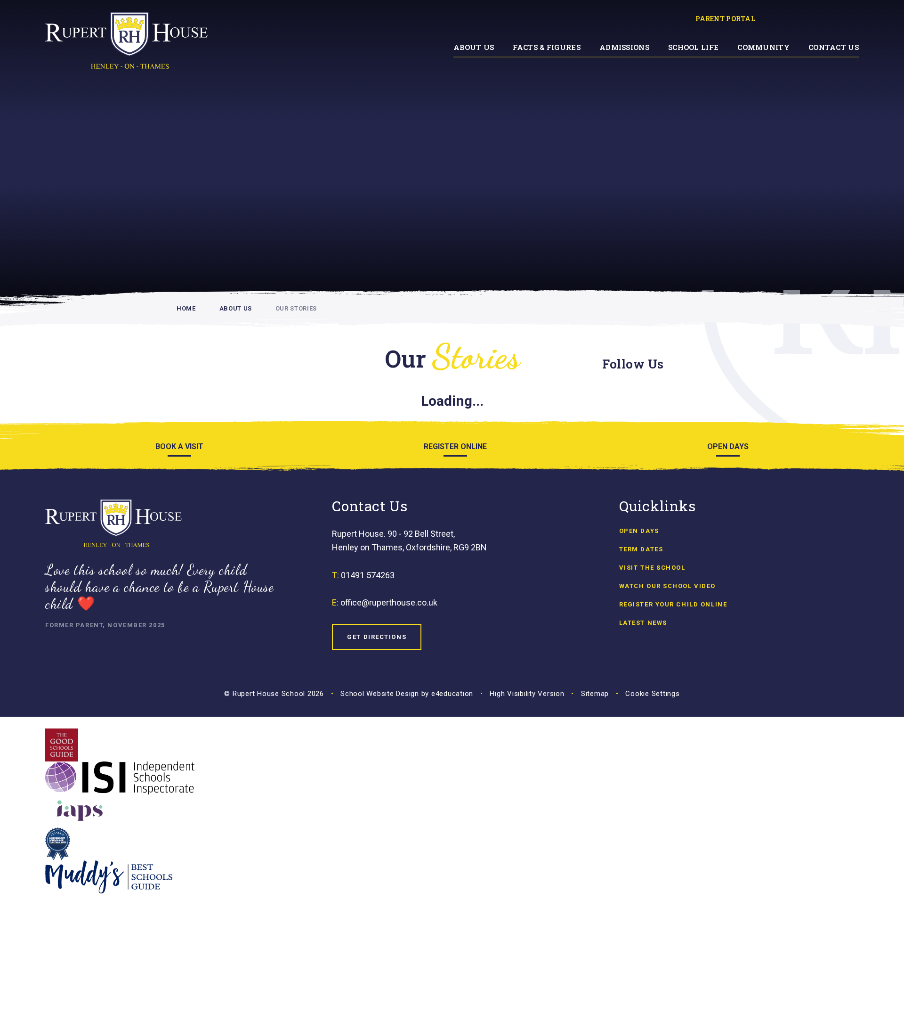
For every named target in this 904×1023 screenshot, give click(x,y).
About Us (235, 308)
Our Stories (296, 308)
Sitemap (595, 693)
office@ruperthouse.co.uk (388, 602)
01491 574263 (368, 575)
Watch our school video (667, 585)
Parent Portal (725, 18)
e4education (452, 693)
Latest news (643, 622)
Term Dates (641, 549)
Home (186, 308)
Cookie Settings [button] (652, 693)
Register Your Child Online (673, 604)
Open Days (639, 530)
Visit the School (652, 567)
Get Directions (376, 636)
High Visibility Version (527, 693)
